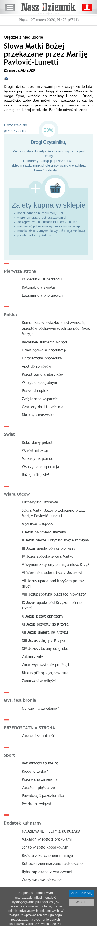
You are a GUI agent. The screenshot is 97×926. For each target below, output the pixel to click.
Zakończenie (32, 656)
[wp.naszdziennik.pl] (48, 7)
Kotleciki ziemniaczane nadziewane (52, 863)
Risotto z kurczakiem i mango (47, 855)
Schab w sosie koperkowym (45, 847)
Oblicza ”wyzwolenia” (40, 708)
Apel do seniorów (36, 366)
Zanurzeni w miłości (39, 680)
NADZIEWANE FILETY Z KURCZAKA (51, 831)
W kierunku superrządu (42, 278)
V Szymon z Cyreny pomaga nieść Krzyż (55, 564)
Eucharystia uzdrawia (40, 501)
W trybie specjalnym (39, 382)
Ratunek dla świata (38, 287)
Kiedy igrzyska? (35, 771)
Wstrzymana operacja (40, 466)
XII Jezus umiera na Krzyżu (45, 632)
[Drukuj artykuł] (6, 78)
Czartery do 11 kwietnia (42, 406)
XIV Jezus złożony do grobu (45, 648)
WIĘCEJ (81, 902)
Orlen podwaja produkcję (44, 349)
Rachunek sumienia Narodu (45, 341)
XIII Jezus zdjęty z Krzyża (43, 640)
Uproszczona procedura (42, 357)
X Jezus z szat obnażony (42, 616)
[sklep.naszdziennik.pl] (48, 188)
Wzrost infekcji (35, 450)
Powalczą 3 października (43, 795)
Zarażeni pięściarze (38, 787)
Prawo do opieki (35, 390)
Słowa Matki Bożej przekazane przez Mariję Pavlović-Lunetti (53, 513)
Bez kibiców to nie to (40, 762)
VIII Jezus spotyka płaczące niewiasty (54, 594)
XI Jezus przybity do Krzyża (45, 624)
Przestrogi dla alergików (43, 374)
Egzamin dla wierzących (42, 295)
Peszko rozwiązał (36, 803)
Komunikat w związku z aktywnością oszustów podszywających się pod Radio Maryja (56, 328)
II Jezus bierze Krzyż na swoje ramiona (55, 539)
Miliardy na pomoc (37, 458)
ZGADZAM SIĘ (81, 893)
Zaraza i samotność (38, 735)
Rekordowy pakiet (37, 442)
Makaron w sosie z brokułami (47, 839)
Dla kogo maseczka (38, 414)
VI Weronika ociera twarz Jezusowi (52, 572)
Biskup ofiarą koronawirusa (45, 672)
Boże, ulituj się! (35, 474)
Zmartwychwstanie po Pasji (45, 664)
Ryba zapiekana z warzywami (47, 871)
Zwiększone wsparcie (40, 398)
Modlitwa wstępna (37, 523)
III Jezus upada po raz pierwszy (48, 548)
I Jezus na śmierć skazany (44, 531)
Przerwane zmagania (39, 779)
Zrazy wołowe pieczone (42, 879)
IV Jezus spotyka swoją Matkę (47, 556)
